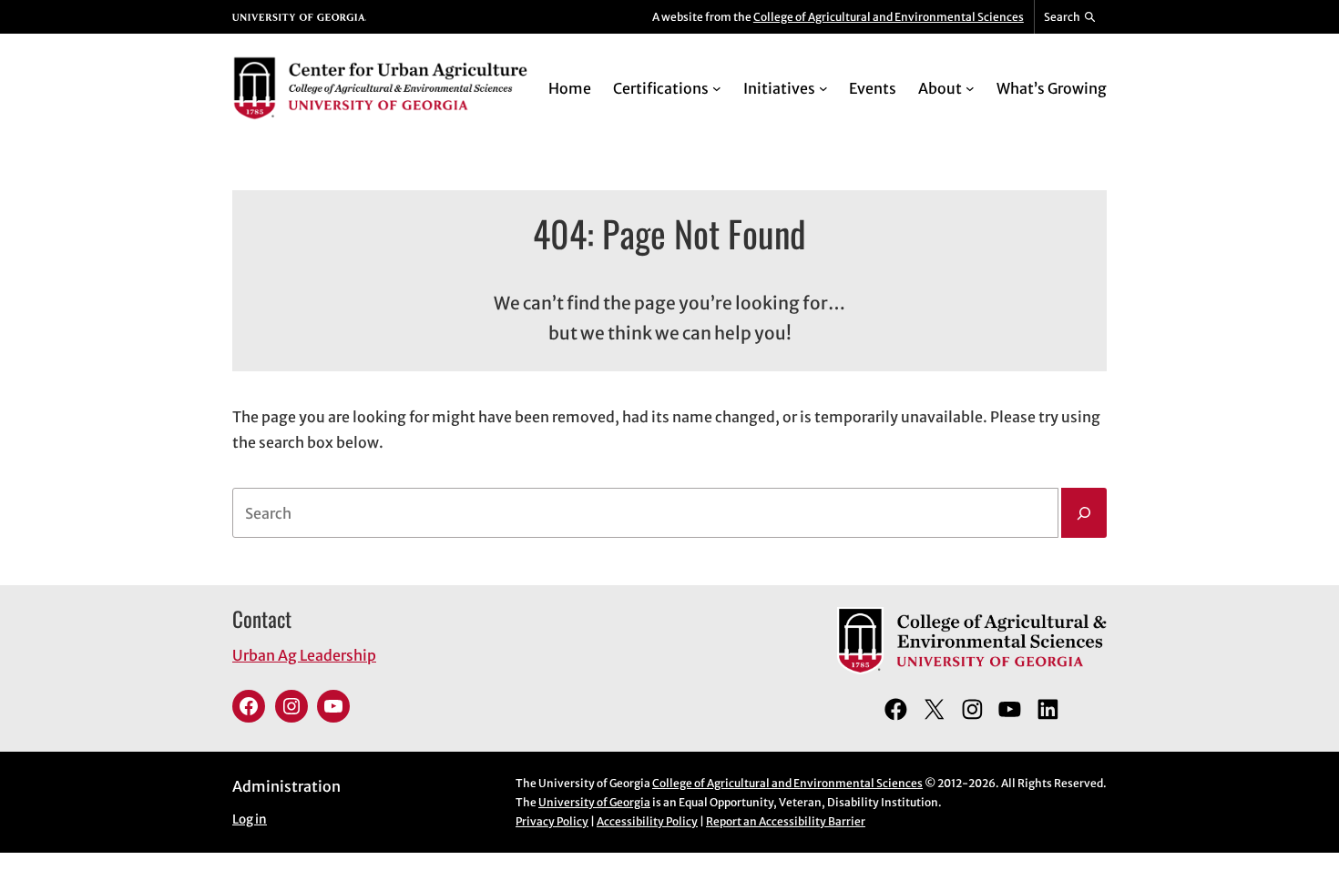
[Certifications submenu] (716, 88)
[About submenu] (970, 88)
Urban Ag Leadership (304, 655)
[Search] (1084, 513)
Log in (249, 819)
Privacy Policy (552, 821)
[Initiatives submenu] (823, 88)
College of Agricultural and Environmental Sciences (888, 17)
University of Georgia (594, 802)
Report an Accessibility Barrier (785, 821)
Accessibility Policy (647, 821)
